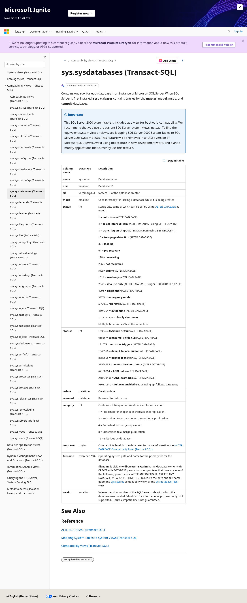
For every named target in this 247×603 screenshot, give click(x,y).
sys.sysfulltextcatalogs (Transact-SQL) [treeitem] (23, 255)
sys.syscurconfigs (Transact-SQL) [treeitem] (27, 182)
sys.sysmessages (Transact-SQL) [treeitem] (26, 328)
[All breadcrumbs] (64, 60)
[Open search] (229, 31)
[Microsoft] (6, 31)
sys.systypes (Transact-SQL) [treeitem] (26, 431)
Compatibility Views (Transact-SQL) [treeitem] (22, 99)
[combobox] (24, 64)
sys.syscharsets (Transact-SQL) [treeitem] (25, 127)
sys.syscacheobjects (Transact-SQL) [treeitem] (22, 116)
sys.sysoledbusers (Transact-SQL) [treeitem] (27, 346)
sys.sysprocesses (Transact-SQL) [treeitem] (26, 379)
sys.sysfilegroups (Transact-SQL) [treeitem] (26, 227)
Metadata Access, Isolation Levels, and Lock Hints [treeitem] (23, 491)
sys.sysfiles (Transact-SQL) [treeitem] (25, 235)
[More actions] (182, 60)
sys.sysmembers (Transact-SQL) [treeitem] (26, 317)
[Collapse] (45, 57)
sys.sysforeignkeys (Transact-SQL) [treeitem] (27, 244)
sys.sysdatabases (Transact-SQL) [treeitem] (27, 194)
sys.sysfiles (117, 481)
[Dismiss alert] (240, 7)
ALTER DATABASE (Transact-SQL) (83, 530)
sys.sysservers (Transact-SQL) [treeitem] (25, 423)
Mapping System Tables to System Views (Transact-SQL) (99, 538)
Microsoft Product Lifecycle (112, 43)
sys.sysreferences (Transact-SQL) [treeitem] (27, 401)
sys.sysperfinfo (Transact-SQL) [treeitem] (25, 357)
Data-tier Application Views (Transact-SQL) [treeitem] (23, 447)
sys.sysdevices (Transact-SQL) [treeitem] (25, 216)
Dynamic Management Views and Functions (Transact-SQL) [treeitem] (24, 458)
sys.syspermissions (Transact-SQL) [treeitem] (21, 368)
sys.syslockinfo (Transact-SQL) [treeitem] (25, 299)
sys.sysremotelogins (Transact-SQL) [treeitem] (22, 412)
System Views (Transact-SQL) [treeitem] (24, 72)
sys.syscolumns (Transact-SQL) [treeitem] (25, 138)
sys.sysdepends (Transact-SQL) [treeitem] (26, 205)
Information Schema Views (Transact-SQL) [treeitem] (23, 469)
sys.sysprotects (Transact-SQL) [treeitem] (25, 390)
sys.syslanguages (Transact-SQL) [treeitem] (27, 288)
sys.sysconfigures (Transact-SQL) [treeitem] (27, 160)
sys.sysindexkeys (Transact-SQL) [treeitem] (26, 277)
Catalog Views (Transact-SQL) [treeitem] (24, 79)
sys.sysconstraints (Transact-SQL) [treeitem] (27, 171)
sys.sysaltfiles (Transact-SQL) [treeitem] (27, 107)
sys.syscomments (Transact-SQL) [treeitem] (27, 149)
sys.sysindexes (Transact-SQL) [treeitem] (25, 266)
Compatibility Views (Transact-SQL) (92, 60)
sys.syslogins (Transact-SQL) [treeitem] (27, 308)
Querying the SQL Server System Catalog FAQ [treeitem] (22, 480)
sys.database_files (167, 481)
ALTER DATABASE (165, 206)
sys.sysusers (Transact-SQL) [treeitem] (26, 438)
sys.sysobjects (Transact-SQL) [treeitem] (27, 336)
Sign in (238, 31)
